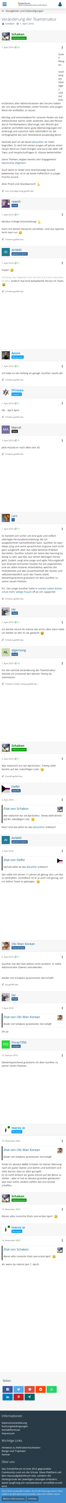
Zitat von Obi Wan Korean (21, 1017)
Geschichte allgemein (14, 163)
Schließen (32, 1498)
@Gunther (38, 142)
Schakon (10, 23)
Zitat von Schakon (16, 809)
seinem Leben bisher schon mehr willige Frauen (32, 590)
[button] (4, 4)
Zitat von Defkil (14, 860)
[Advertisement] (29, 75)
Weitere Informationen (13, 1498)
